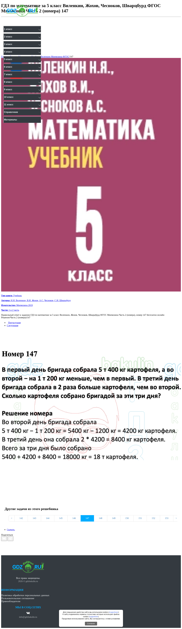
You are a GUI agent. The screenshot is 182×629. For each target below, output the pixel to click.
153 (166, 518)
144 (47, 518)
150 (127, 518)
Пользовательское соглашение (17, 598)
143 (34, 518)
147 (71, 56)
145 (61, 518)
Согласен (91, 624)
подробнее (113, 612)
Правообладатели (10, 601)
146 (74, 518)
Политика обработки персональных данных (25, 595)
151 (140, 518)
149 (113, 518)
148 (100, 518)
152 (153, 518)
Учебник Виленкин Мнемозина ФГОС (50, 56)
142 (21, 518)
